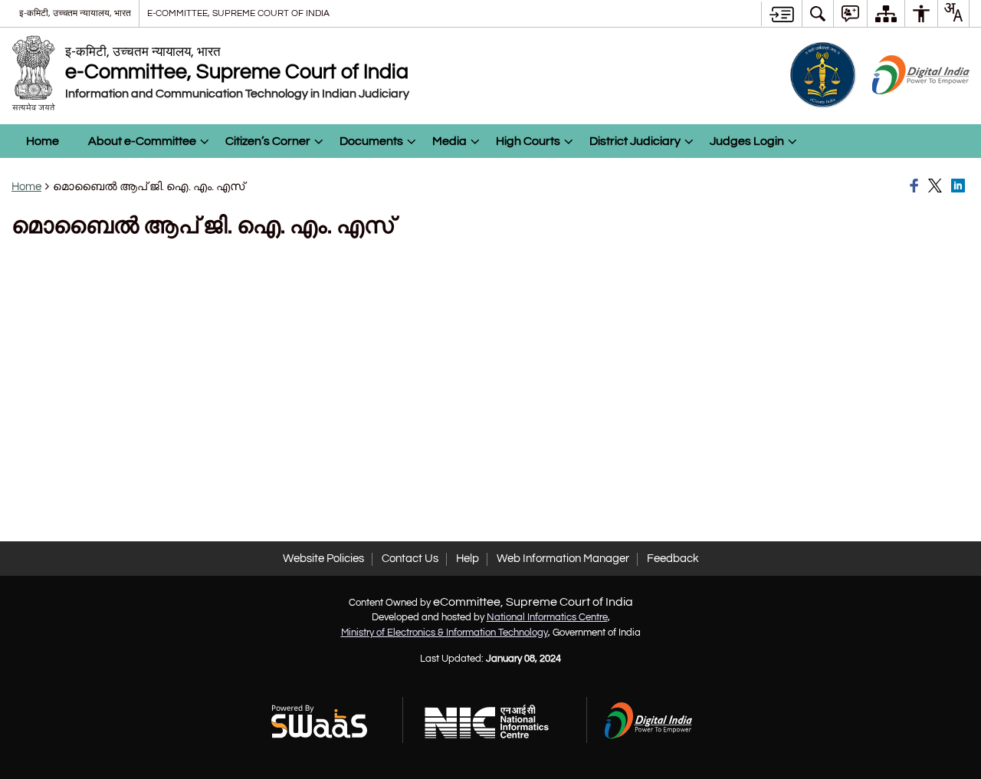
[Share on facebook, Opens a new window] (916, 186)
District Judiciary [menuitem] (635, 141)
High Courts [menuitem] (528, 141)
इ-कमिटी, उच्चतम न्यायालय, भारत (75, 13)
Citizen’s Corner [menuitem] (267, 141)
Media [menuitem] (449, 141)
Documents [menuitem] (371, 141)
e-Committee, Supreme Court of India (238, 13)
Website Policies (323, 558)
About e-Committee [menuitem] (142, 141)
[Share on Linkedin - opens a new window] (960, 186)
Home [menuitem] (42, 141)
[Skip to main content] (781, 14)
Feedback (673, 558)
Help (467, 558)
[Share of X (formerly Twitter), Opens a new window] (937, 186)
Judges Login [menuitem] (747, 141)
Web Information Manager (563, 558)
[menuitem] (817, 13)
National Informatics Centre (547, 617)
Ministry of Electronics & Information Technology (444, 632)
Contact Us (410, 558)
